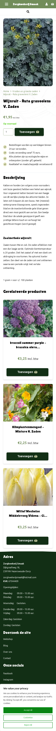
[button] (6, 4)
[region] (28, 707)
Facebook (8, 673)
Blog (5, 645)
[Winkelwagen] (53, 4)
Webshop (8, 639)
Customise (28, 717)
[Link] (46, 4)
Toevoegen (27, 132)
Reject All (28, 725)
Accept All (28, 710)
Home (6, 91)
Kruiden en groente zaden (25, 91)
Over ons (7, 652)
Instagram (8, 679)
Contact (7, 658)
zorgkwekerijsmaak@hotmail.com (19, 577)
